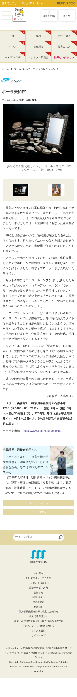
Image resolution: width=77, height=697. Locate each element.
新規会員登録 (49, 16)
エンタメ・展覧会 (39, 56)
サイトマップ (38, 635)
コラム (17, 69)
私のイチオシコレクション (40, 69)
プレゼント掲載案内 (38, 583)
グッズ (17, 45)
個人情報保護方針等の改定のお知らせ (38, 611)
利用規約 (38, 607)
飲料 (43, 34)
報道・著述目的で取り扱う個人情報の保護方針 (38, 621)
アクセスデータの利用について (38, 626)
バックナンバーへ (38, 503)
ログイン (67, 16)
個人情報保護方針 (38, 616)
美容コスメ (67, 45)
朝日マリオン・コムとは (38, 578)
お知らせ (38, 592)
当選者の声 (38, 602)
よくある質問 (38, 631)
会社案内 (38, 573)
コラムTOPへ (38, 512)
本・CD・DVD (15, 56)
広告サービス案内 (38, 587)
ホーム (5, 69)
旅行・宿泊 (67, 34)
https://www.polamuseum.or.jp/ (42, 430)
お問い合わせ (38, 597)
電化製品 (41, 45)
